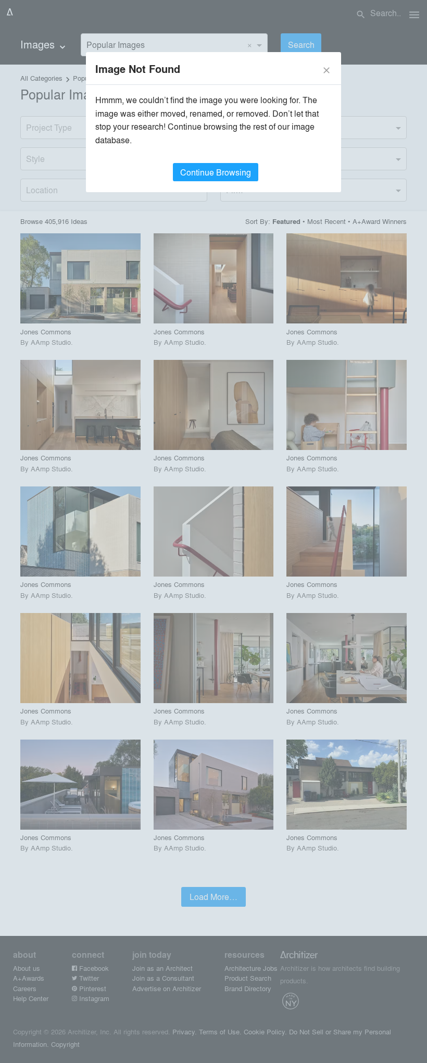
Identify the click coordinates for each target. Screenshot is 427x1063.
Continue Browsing (215, 172)
